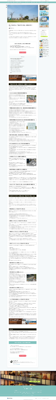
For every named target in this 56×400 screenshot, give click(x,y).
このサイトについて (25, 395)
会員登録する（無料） (34, 381)
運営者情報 (36, 398)
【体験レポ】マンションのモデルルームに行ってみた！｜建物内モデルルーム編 (46, 52)
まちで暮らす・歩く (11, 23)
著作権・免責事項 (44, 398)
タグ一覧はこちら (44, 36)
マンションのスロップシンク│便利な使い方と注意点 (46, 56)
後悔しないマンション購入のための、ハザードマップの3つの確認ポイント (46, 47)
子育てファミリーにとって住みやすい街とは (16, 70)
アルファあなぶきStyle (26, 373)
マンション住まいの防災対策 (43, 32)
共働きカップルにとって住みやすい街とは (15, 69)
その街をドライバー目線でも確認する (15, 64)
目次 (21, 56)
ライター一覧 (29, 395)
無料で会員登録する (22, 52)
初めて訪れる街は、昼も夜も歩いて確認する (16, 62)
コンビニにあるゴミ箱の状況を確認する (15, 59)
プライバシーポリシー (40, 398)
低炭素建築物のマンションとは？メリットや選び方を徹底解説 (46, 53)
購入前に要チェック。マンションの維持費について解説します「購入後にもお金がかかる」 (46, 50)
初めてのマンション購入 (42, 31)
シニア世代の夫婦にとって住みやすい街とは (16, 71)
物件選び (10, 26)
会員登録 (32, 395)
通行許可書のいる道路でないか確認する (15, 65)
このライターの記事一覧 (16, 364)
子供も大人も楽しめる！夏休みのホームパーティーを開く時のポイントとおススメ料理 (46, 45)
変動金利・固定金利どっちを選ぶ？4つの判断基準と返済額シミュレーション (45, 43)
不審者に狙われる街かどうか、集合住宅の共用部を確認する (18, 60)
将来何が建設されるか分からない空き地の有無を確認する (17, 61)
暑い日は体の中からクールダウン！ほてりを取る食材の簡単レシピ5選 (46, 41)
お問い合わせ (47, 398)
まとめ (11, 72)
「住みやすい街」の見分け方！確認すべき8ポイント (16, 58)
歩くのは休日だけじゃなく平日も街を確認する (16, 63)
